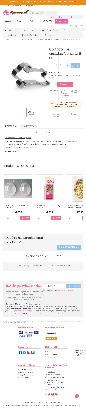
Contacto (27, 6)
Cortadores (49, 35)
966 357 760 (78, 6)
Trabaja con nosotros (27, 372)
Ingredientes (11, 35)
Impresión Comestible (30, 35)
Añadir (26, 218)
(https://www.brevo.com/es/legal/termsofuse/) (19, 310)
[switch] (79, 354)
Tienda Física (35, 6)
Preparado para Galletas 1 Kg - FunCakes (49, 207)
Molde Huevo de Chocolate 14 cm (17, 207)
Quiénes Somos (17, 6)
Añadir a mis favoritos (57, 115)
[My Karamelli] (16, 12)
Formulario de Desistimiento (56, 387)
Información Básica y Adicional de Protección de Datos (56, 382)
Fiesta (19, 21)
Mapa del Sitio (24, 378)
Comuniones (61, 21)
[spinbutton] (68, 65)
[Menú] (82, 349)
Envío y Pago (28, 126)
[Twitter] (24, 352)
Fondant (67, 30)
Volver (6, 39)
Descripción (11, 126)
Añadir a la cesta (67, 84)
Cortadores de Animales (51, 39)
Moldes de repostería (27, 30)
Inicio (5, 6)
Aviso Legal (51, 372)
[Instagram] (33, 352)
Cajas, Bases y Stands (50, 30)
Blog (9, 6)
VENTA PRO (47, 21)
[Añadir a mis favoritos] (8, 218)
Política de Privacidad (65, 290)
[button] (73, 65)
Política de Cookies (53, 390)
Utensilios (8, 30)
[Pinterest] (29, 352)
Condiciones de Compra (55, 377)
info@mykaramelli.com (52, 402)
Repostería (7, 21)
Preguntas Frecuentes (27, 375)
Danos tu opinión (68, 247)
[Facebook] (20, 352)
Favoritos (82, 29)
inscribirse (73, 286)
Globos (32, 21)
